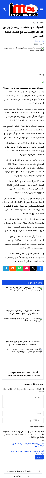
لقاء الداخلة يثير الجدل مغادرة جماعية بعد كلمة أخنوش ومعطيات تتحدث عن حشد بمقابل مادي (23, 313)
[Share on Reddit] (12, 268)
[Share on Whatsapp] (19, 268)
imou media (39, 41)
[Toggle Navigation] (42, 9)
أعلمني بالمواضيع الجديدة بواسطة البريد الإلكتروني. (27, 452)
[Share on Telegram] (5, 268)
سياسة (33, 22)
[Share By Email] (26, 268)
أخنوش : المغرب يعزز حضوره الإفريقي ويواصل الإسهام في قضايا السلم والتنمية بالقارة (23, 375)
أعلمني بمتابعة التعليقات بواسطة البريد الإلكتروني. (27, 445)
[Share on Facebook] (40, 268)
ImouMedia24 (12, 471)
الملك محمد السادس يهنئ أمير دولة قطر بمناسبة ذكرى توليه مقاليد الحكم (23, 343)
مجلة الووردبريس (20, 475)
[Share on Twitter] (33, 268)
